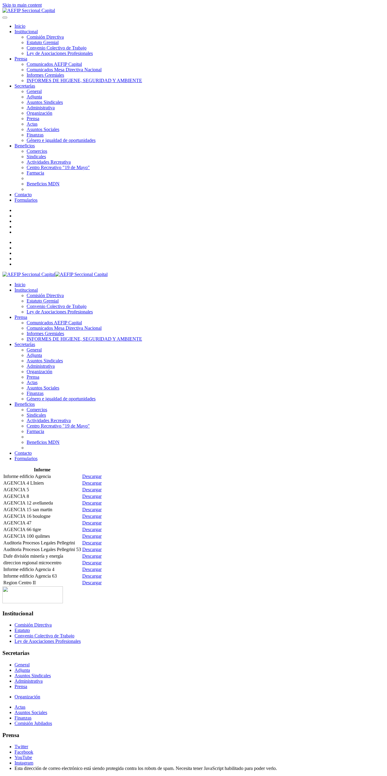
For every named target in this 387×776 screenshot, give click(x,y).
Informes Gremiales (45, 75)
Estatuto (22, 630)
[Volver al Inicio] (28, 10)
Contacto (23, 194)
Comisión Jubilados (33, 723)
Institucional (26, 31)
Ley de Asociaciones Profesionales (60, 53)
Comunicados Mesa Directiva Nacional (64, 69)
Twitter (21, 746)
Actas (32, 124)
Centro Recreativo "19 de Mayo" (58, 167)
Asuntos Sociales (43, 129)
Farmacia (35, 172)
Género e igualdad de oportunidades (61, 140)
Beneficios (25, 145)
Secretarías (25, 85)
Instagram (24, 762)
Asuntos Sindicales (45, 102)
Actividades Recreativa (49, 162)
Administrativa (41, 107)
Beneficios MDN (43, 183)
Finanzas (35, 134)
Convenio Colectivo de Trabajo (56, 47)
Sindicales (36, 156)
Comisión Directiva (45, 37)
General (34, 91)
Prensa (21, 58)
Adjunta (34, 96)
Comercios (37, 151)
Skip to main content (22, 5)
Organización (39, 113)
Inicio (20, 26)
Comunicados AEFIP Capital (54, 64)
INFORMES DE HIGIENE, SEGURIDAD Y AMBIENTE (84, 80)
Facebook (24, 752)
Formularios (26, 200)
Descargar (92, 476)
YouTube (23, 757)
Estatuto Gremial (43, 42)
